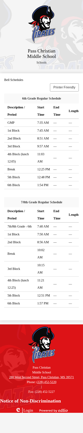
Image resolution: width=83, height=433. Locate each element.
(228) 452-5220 (46, 382)
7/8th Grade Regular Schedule (41, 202)
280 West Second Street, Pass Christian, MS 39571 (41, 377)
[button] (41, 62)
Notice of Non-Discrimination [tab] (30, 401)
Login (24, 410)
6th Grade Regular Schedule (41, 98)
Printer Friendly (64, 87)
